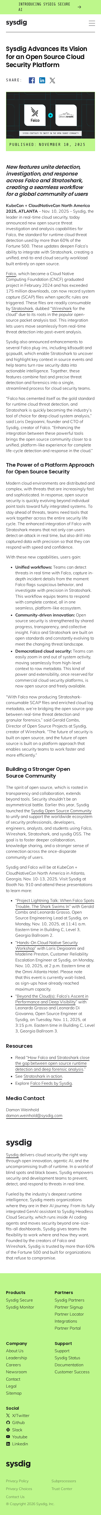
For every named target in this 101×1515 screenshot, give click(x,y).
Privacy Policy (17, 1481)
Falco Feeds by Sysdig (51, 1083)
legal (11, 1386)
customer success (72, 1371)
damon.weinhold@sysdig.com (34, 1115)
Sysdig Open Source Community (61, 810)
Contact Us (15, 1496)
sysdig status (67, 1357)
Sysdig (12, 1154)
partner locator (69, 1314)
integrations (66, 1321)
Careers (13, 1364)
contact (13, 1379)
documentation (69, 1364)
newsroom (16, 1371)
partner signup (69, 1307)
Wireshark (62, 308)
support (62, 1350)
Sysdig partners (69, 1300)
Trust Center (62, 1488)
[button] (92, 23)
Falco (11, 273)
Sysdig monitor (20, 1307)
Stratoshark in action (43, 1076)
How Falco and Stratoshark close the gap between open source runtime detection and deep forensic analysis (52, 1063)
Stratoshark (22, 308)
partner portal (68, 1328)
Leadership (16, 1357)
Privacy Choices (19, 1488)
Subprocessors (64, 1481)
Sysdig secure (19, 1300)
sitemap (13, 1393)
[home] (16, 23)
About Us (15, 1350)
